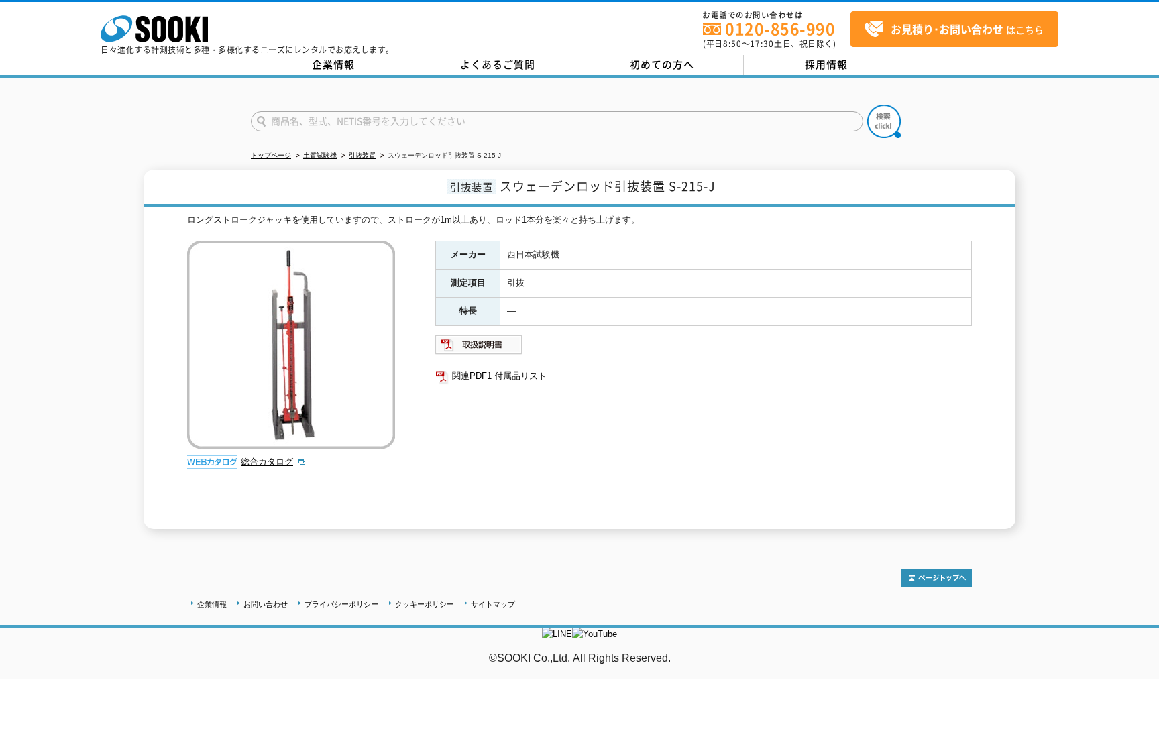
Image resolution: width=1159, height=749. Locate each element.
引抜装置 (362, 155)
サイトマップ (493, 604)
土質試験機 (320, 155)
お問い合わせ (265, 604)
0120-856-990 (780, 28)
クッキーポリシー (424, 604)
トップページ (271, 155)
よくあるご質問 (497, 64)
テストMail (1133, 672)
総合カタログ (267, 462)
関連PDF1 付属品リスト (499, 376)
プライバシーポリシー (341, 604)
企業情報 (333, 64)
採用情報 (826, 64)
